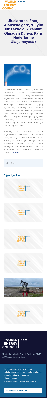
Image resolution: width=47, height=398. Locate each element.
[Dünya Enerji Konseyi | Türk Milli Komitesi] (13, 4)
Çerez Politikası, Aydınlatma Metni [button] (20, 381)
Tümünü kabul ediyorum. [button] (16, 390)
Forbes (16, 152)
